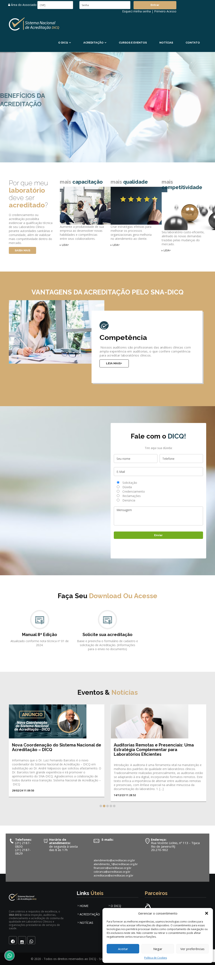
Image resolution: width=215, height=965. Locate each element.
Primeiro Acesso (165, 11)
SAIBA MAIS (22, 250)
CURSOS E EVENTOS (133, 42)
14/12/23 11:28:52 (23, 795)
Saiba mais (12, 123)
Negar (157, 949)
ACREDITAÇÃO (93, 42)
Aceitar (123, 949)
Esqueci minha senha (136, 11)
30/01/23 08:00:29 (125, 790)
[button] (207, 913)
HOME (84, 906)
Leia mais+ (114, 363)
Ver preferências (192, 949)
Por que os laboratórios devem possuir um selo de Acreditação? (157, 747)
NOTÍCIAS (166, 42)
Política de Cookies (155, 958)
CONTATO (193, 42)
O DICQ (63, 42)
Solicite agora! (42, 123)
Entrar (155, 5)
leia (65, 245)
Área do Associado (23, 5)
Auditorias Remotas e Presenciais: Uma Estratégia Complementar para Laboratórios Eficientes (52, 749)
